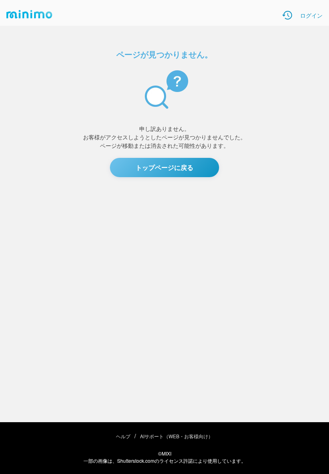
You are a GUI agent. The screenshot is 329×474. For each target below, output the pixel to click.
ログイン (311, 15)
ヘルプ (123, 436)
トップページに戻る (164, 167)
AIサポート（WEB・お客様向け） (176, 436)
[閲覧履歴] (287, 15)
